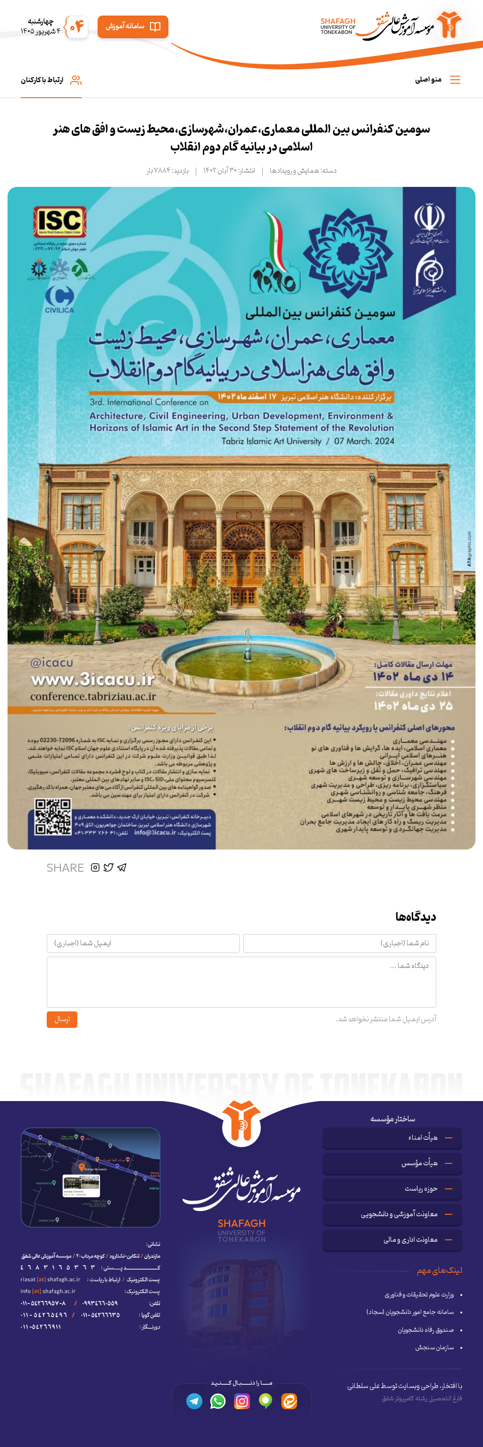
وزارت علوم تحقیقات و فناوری (419, 1295)
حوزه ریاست (421, 1189)
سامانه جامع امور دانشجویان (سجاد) (410, 1312)
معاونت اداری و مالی (410, 1240)
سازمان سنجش (434, 1348)
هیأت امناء (423, 1138)
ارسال (62, 1019)
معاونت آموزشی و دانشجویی (399, 1214)
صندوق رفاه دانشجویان (426, 1330)
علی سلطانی (363, 1386)
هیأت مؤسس (419, 1163)
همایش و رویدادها (294, 171)
